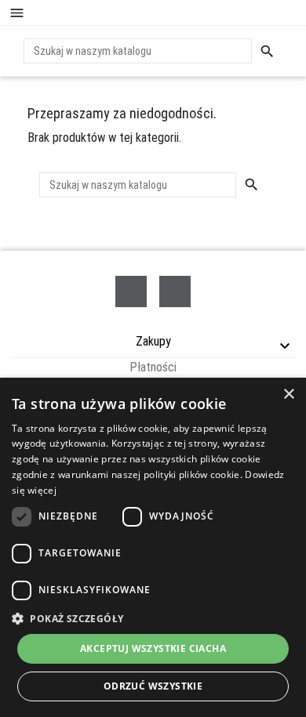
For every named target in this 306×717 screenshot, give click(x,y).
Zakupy (153, 341)
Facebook (131, 291)
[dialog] (153, 547)
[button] (153, 618)
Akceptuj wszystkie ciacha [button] (153, 648)
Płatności (153, 367)
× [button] (288, 394)
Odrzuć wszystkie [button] (153, 686)
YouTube (175, 291)
